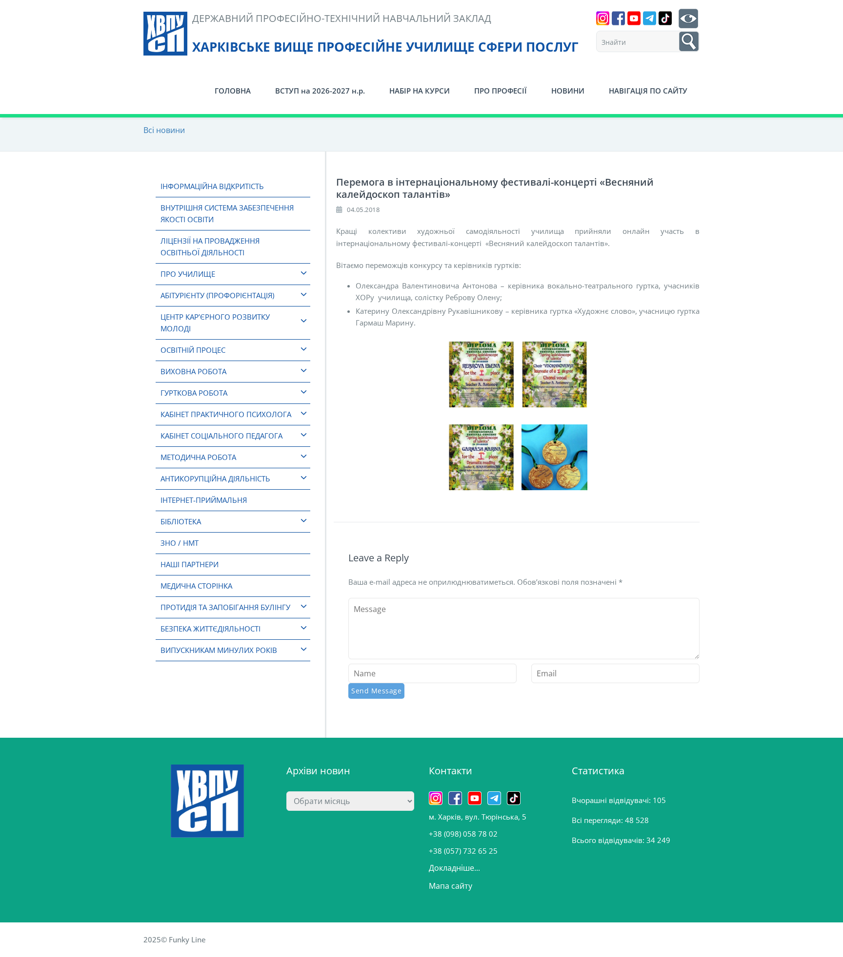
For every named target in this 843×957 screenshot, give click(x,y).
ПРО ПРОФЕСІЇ (500, 91)
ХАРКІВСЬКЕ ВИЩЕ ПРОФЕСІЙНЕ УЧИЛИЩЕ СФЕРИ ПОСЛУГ (385, 47)
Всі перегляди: (598, 820)
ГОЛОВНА (233, 91)
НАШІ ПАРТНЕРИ (190, 564)
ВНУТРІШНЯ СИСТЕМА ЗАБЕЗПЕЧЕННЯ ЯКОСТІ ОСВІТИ (227, 213)
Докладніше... (454, 867)
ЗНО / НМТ (180, 543)
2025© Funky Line (174, 939)
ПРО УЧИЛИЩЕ (188, 274)
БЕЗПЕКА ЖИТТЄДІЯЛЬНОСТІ (211, 628)
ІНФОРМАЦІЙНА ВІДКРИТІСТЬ (212, 186)
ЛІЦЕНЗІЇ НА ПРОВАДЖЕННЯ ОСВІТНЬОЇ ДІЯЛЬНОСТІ (210, 246)
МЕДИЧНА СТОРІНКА (196, 586)
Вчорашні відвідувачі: (612, 800)
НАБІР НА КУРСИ (419, 91)
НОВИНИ (567, 91)
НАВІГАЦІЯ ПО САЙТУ (648, 91)
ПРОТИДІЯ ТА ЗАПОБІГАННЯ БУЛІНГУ (225, 607)
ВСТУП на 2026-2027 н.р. (320, 91)
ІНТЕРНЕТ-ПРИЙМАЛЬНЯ (204, 500)
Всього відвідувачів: (609, 840)
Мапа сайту (450, 885)
